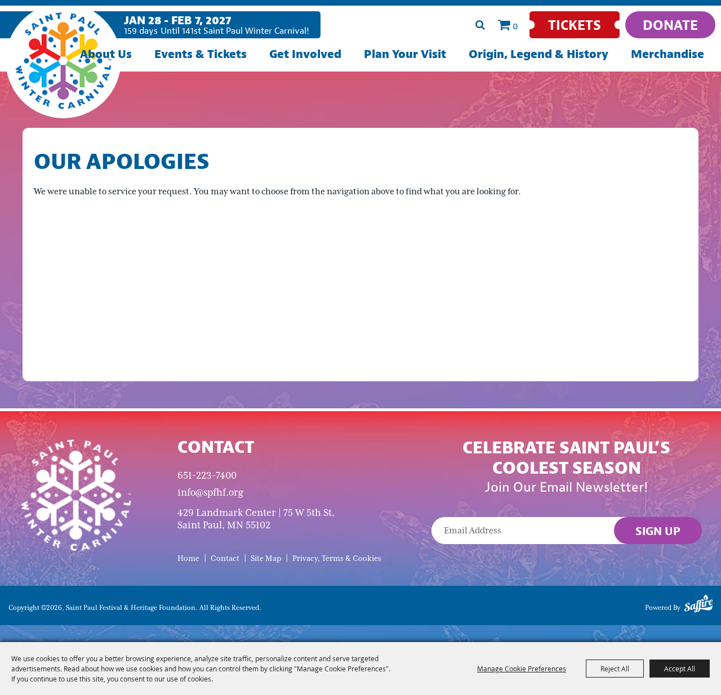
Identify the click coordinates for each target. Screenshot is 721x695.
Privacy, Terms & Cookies (336, 558)
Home (188, 558)
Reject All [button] (614, 668)
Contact (225, 558)
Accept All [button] (679, 668)
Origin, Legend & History (538, 53)
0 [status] (515, 26)
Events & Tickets (200, 53)
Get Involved (305, 53)
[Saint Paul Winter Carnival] (75, 494)
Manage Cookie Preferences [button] (521, 668)
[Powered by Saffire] (698, 605)
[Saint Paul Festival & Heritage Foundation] (63, 60)
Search (479, 24)
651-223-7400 (207, 475)
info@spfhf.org (210, 492)
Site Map (266, 558)
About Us (106, 53)
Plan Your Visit (405, 53)
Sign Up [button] (657, 530)
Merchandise (667, 53)
